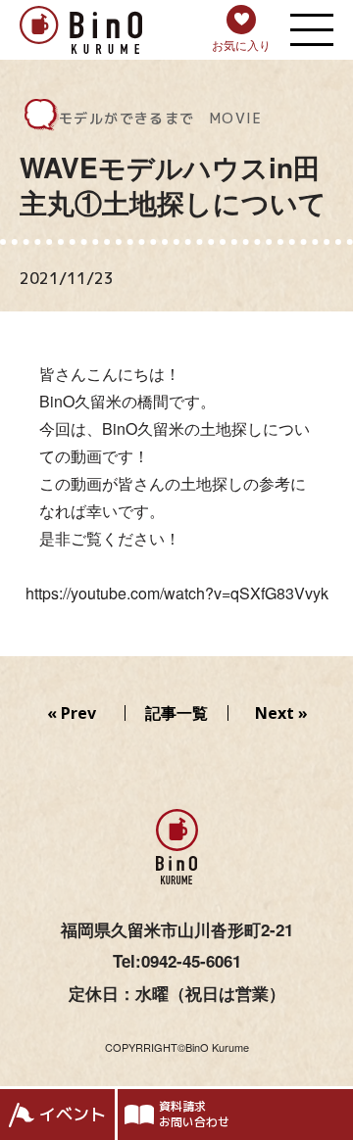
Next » (281, 713)
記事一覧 (176, 713)
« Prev (71, 713)
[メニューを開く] (311, 30)
